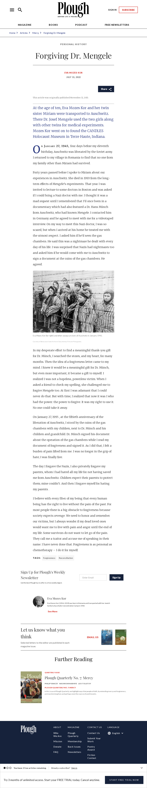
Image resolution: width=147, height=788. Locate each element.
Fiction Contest (91, 756)
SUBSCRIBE (128, 9)
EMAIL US (92, 637)
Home (12, 32)
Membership (75, 741)
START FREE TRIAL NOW (124, 780)
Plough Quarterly (73, 734)
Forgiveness (49, 558)
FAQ (55, 752)
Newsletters (74, 752)
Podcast (81, 24)
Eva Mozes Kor (73, 72)
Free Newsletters (117, 24)
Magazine (24, 24)
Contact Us (93, 733)
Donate (57, 746)
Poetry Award (91, 748)
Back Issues (74, 746)
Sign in (74, 768)
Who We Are (57, 734)
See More (52, 611)
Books (53, 24)
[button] (12, 10)
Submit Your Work (94, 740)
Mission (57, 741)
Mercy (35, 32)
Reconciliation (66, 558)
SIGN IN (112, 10)
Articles (24, 32)
